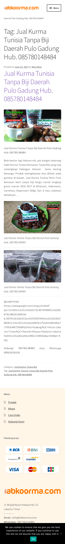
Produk (12, 402)
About (11, 408)
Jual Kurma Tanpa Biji (25, 366)
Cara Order (14, 415)
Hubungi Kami (16, 421)
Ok (33, 539)
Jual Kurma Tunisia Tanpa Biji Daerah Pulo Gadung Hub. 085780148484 (29, 86)
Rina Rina (37, 66)
